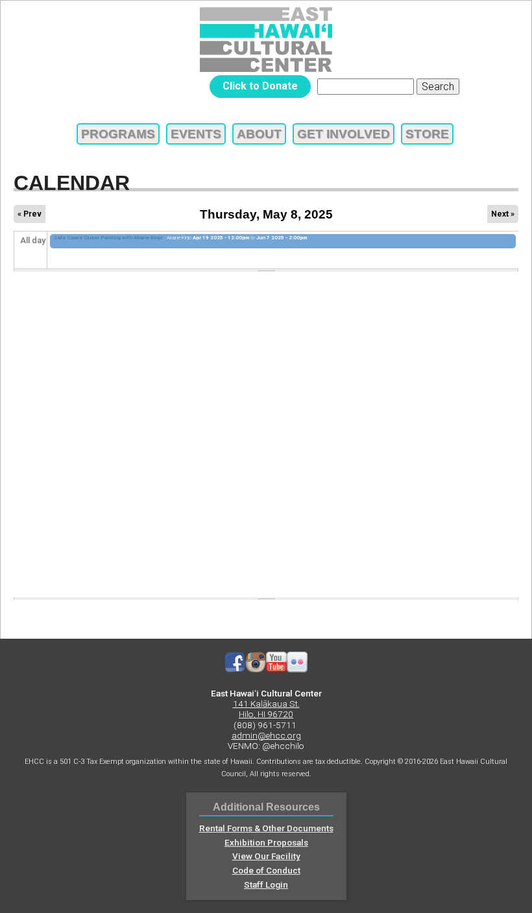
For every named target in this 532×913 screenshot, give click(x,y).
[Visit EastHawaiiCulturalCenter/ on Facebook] (234, 669)
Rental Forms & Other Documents (266, 828)
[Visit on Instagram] (255, 669)
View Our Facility (266, 856)
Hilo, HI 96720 (266, 714)
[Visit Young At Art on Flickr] (297, 669)
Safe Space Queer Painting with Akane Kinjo (108, 238)
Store (427, 134)
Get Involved (343, 134)
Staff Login (266, 884)
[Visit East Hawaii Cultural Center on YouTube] (276, 669)
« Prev (30, 214)
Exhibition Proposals (266, 842)
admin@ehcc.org (266, 735)
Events (196, 134)
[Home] (266, 39)
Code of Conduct (266, 870)
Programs (118, 134)
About (259, 134)
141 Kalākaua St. (266, 703)
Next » (502, 214)
